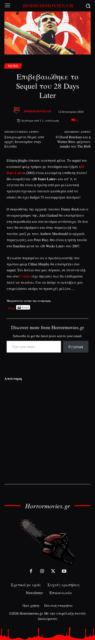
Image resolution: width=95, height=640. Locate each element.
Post (11, 307)
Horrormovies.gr (37, 111)
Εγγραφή (75, 346)
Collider (25, 276)
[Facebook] (30, 571)
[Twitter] (53, 571)
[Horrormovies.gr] (17, 111)
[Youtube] (64, 571)
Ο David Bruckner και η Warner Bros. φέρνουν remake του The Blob (73, 141)
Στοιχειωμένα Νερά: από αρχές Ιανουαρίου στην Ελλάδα (24, 141)
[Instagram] (42, 571)
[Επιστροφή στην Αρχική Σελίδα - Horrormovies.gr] (47, 542)
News (13, 66)
